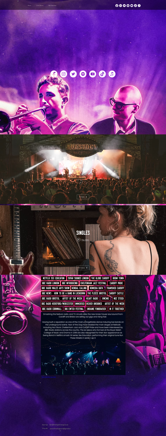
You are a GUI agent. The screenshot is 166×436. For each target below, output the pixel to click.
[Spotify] (128, 5)
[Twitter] (124, 5)
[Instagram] (120, 5)
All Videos (82, 197)
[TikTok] (135, 5)
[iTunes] (139, 5)
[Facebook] (116, 5)
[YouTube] (131, 5)
